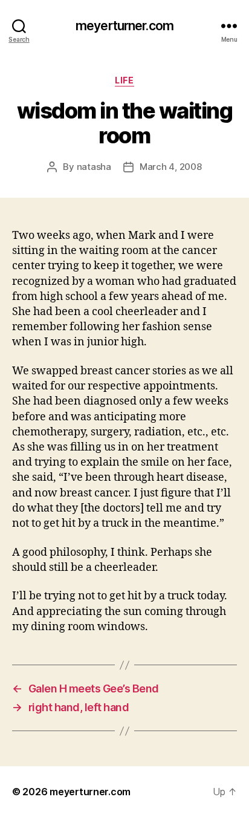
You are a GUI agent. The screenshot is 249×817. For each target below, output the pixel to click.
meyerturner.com (124, 25)
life (124, 80)
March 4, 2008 (171, 166)
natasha (94, 166)
